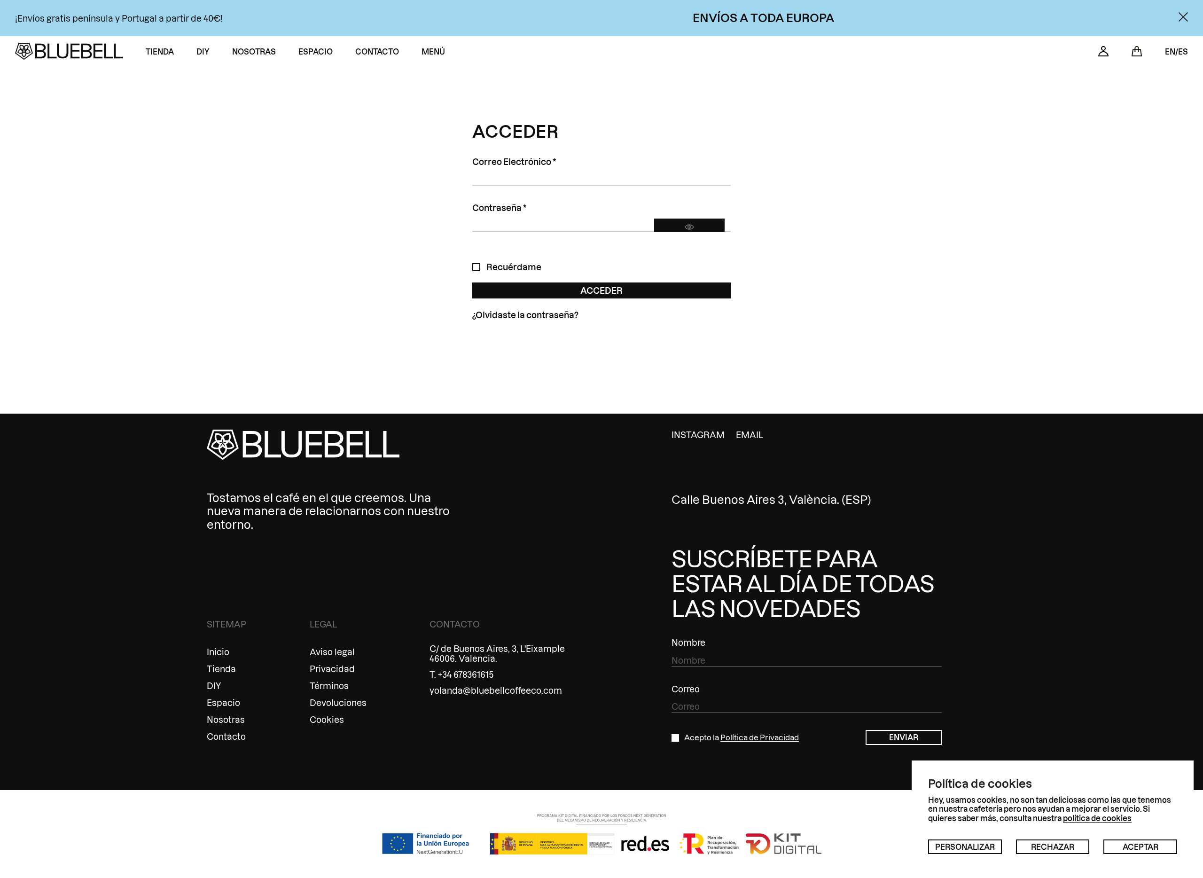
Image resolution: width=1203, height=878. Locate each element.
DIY (203, 51)
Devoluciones (338, 702)
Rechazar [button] (1052, 846)
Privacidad (332, 669)
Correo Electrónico (537, 161)
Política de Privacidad (759, 737)
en (1170, 51)
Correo (686, 689)
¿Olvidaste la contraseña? (525, 315)
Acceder (601, 290)
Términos (329, 685)
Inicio (218, 652)
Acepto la (741, 737)
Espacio (315, 51)
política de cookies (1097, 818)
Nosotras (254, 51)
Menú (433, 51)
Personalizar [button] (965, 846)
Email (749, 434)
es (1183, 51)
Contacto (377, 51)
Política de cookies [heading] (980, 783)
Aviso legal (332, 652)
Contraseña (523, 207)
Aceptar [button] (1140, 846)
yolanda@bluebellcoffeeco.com (496, 690)
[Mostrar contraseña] (689, 227)
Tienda (160, 51)
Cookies (327, 719)
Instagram (698, 434)
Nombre (688, 642)
